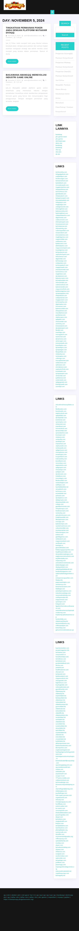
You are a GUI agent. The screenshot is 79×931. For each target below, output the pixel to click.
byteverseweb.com (62, 287)
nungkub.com (60, 854)
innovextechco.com (62, 235)
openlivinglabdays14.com (64, 765)
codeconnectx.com (62, 220)
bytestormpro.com (61, 524)
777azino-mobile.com (63, 778)
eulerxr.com (59, 534)
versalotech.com (61, 489)
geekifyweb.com (61, 194)
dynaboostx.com (61, 474)
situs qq (58, 149)
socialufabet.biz (61, 717)
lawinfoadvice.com (62, 828)
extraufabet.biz (60, 711)
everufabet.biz (60, 737)
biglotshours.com (61, 682)
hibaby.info (59, 580)
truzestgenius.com (62, 250)
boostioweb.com (61, 411)
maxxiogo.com (60, 332)
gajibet (66, 897)
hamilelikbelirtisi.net (62, 487)
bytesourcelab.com (62, 308)
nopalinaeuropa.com (62, 873)
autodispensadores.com (63, 591)
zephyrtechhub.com (62, 369)
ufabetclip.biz (60, 693)
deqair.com (59, 817)
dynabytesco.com (61, 498)
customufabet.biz (61, 726)
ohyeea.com (60, 849)
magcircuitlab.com (61, 239)
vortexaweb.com (61, 448)
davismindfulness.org (62, 623)
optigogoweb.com (61, 382)
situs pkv (58, 152)
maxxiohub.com (61, 443)
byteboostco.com (61, 243)
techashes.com (61, 652)
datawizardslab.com (62, 502)
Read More (13, 62)
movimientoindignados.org (64, 836)
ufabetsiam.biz (60, 700)
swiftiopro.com (60, 485)
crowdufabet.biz (61, 739)
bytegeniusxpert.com (62, 198)
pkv (19, 895)
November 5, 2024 (14, 35)
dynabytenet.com (61, 276)
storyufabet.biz (60, 728)
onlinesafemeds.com (62, 687)
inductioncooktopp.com (63, 593)
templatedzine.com (62, 825)
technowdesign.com (62, 782)
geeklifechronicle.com (63, 506)
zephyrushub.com (61, 413)
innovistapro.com (61, 478)
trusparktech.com (61, 456)
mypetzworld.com (61, 797)
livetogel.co (59, 545)
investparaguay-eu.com (63, 802)
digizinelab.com (61, 258)
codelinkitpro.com (61, 176)
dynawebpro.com (61, 347)
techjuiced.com (60, 674)
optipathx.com (60, 319)
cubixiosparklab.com (62, 230)
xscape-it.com (60, 776)
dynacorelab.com (61, 430)
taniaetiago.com (61, 860)
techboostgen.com (62, 178)
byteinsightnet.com (62, 213)
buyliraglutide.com (61, 685)
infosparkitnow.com (62, 189)
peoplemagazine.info (62, 650)
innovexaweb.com (61, 343)
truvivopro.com (60, 435)
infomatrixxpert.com (62, 222)
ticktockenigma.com (62, 532)
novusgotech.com (61, 334)
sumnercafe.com (61, 832)
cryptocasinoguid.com (63, 750)
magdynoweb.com (62, 267)
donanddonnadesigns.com (64, 554)
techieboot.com (61, 661)
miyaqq (60, 897)
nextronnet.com (61, 336)
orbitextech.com (61, 539)
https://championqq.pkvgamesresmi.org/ (19, 899)
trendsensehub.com (62, 530)
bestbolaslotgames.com (63, 571)
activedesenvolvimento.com (65, 563)
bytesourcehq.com (62, 211)
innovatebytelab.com (62, 200)
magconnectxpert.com (63, 248)
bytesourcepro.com (62, 278)
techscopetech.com (62, 265)
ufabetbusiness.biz (62, 704)
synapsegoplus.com (62, 293)
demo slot (59, 143)
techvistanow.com (61, 226)
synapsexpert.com (62, 373)
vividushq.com (60, 354)
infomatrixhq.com (61, 228)
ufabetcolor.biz (60, 708)
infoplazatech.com (61, 196)
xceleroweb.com (61, 380)
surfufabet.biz (60, 719)
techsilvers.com (61, 819)
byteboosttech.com (62, 676)
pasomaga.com (61, 864)
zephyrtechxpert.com (62, 254)
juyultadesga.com (61, 793)
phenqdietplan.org (61, 830)
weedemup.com (61, 584)
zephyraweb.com (61, 446)
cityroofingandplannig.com (64, 789)
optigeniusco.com (61, 450)
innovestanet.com (61, 326)
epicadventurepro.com (63, 515)
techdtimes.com (61, 659)
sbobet (13, 895)
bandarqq (59, 134)
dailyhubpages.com (62, 565)
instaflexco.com (61, 476)
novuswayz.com (61, 469)
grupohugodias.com (62, 815)
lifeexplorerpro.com (62, 519)
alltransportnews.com (63, 743)
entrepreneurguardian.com (64, 578)
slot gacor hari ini (28, 895)
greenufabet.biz (61, 706)
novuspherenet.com (62, 360)
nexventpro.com (61, 463)
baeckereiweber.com (62, 648)
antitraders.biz (60, 771)
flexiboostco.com (61, 409)
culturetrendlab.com (62, 528)
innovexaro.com (61, 306)
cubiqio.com (59, 504)
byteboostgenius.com (63, 291)
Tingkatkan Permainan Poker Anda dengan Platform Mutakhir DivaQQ (26, 30)
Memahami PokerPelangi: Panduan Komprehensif (64, 107)
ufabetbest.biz (60, 721)
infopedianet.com (61, 295)
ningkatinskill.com (61, 821)
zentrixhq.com (60, 323)
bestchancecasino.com (63, 586)
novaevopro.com (61, 454)
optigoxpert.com (61, 467)
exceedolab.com (61, 493)
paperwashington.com (63, 582)
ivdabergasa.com (61, 791)
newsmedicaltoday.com (63, 595)
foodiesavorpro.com (62, 511)
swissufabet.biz (61, 702)
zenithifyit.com (60, 441)
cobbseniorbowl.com (62, 780)
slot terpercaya (60, 141)
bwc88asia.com (61, 804)
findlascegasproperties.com (65, 550)
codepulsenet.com (62, 297)
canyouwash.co (61, 654)
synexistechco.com (62, 433)
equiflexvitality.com (62, 558)
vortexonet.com (61, 424)
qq (5, 895)
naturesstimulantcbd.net (63, 871)
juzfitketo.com (60, 862)
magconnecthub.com (62, 289)
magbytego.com (61, 204)
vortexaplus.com (61, 356)
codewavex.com (61, 241)
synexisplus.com (61, 422)
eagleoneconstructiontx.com (65, 556)
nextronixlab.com (61, 321)
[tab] (52, 12)
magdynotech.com (62, 300)
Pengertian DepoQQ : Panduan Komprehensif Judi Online (64, 76)
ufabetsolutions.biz (62, 715)
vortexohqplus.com (62, 482)
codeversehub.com (62, 284)
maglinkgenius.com (62, 237)
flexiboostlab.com (61, 480)
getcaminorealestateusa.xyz (65, 630)
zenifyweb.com (60, 543)
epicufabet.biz (60, 730)
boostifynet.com (61, 461)
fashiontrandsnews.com (63, 745)
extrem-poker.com (61, 806)
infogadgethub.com (62, 174)
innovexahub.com (61, 428)
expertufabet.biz (61, 695)
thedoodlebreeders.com (63, 812)
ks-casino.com (60, 808)
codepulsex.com (61, 263)
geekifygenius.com (62, 537)
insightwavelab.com (62, 517)
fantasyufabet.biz (61, 698)
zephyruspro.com (61, 317)
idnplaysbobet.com (62, 567)
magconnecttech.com (63, 541)
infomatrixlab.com (61, 282)
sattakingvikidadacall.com (64, 569)
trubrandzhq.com (61, 459)
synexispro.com (61, 602)
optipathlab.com (61, 415)
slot (8, 895)
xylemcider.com (61, 858)
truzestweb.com (61, 371)
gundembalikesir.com (62, 663)
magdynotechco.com (62, 187)
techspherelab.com (62, 280)
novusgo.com (60, 521)
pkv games (59, 139)
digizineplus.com (61, 304)
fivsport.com (60, 823)
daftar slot (15, 897)
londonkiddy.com (61, 619)
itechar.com (59, 665)
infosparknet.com (61, 310)
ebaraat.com (60, 672)
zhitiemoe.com (60, 851)
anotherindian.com (62, 856)
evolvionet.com (60, 420)
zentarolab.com (61, 375)
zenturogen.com (61, 341)
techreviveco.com (61, 271)
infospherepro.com (62, 508)
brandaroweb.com (61, 384)
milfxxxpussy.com (61, 838)
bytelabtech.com (61, 183)
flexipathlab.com (61, 352)
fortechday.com (61, 628)
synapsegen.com (61, 349)
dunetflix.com (60, 834)
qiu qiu (58, 154)
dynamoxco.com (61, 339)
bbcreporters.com (61, 747)
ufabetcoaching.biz (62, 621)
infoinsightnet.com (61, 209)
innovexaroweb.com (62, 269)
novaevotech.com (61, 232)
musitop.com (60, 843)
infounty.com (60, 799)
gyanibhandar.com (62, 689)
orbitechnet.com (61, 362)
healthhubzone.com (62, 669)
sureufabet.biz (60, 724)
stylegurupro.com (61, 500)
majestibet (52, 897)
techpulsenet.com (61, 252)
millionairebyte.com (62, 625)
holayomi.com (60, 604)
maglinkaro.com (61, 274)
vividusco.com (60, 437)
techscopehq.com (61, 302)
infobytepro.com (61, 202)
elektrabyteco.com (62, 245)
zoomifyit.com (60, 386)
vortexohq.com (60, 513)
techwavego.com (61, 261)
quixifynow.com (61, 315)
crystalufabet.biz (61, 732)
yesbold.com (60, 667)
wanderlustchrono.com (63, 526)
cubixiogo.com (60, 358)
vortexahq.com (60, 439)
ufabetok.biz (60, 734)
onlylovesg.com (61, 560)
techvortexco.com (61, 191)
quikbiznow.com (61, 378)
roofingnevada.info (62, 597)
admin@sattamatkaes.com (32, 35)
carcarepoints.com (62, 810)
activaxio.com (60, 495)
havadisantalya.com (62, 656)
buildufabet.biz (60, 741)
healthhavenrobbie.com (63, 552)
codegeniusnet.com (62, 207)
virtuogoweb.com (61, 680)
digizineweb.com (61, 217)
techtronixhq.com (61, 172)
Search (65, 23)
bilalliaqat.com (60, 589)
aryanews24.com (61, 773)
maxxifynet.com (61, 426)
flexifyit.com (59, 330)
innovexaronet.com (62, 224)
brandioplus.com (61, 345)
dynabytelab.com (61, 417)
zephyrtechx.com (61, 465)
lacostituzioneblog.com (63, 847)
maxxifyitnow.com (61, 313)
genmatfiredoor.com (62, 547)
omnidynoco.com (61, 367)
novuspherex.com (61, 452)
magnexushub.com (62, 678)
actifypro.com (60, 472)
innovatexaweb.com (62, 185)
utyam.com (59, 845)
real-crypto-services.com (64, 795)
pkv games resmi (61, 136)
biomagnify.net (60, 875)
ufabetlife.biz (60, 713)
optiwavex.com (60, 365)
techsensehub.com (62, 181)
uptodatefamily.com (62, 841)
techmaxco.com (61, 491)
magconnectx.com (62, 599)
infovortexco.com (61, 256)
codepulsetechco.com (63, 215)
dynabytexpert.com (62, 328)
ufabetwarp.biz (60, 691)
